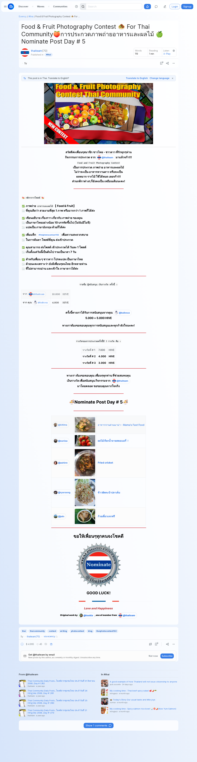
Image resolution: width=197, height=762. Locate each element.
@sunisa (62, 440)
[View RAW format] (150, 644)
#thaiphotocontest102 (49, 235)
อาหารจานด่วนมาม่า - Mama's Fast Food (121, 424)
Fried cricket (105, 462)
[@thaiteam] (25, 52)
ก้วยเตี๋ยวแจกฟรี (106, 516)
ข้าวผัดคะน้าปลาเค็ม (109, 492)
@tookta (88, 615)
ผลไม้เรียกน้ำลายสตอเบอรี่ (112, 440)
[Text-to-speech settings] (174, 50)
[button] (22, 644)
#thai (30, 16)
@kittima (62, 424)
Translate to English (137, 78)
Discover (23, 6)
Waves (40, 6)
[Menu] (173, 63)
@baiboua (43, 302)
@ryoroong (64, 492)
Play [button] (168, 53)
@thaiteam (107, 157)
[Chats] (156, 6)
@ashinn (63, 462)
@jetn (61, 516)
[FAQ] (76, 6)
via (49, 636)
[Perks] (147, 6)
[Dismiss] (172, 78)
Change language (159, 78)
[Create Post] (164, 6)
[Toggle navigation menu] (5, 6)
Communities (60, 6)
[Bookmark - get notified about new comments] (161, 63)
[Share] (167, 63)
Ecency (22, 16)
